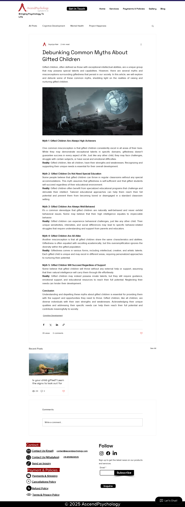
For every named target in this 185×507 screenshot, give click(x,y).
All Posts (33, 26)
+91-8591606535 (71, 457)
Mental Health (77, 26)
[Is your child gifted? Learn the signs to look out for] (48, 364)
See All (153, 348)
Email (102, 467)
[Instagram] (101, 453)
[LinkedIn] (114, 453)
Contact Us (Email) (42, 450)
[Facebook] (108, 453)
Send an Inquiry (41, 463)
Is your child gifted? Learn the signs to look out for (48, 382)
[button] (152, 26)
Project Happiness (97, 26)
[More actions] (141, 44)
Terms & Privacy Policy (45, 494)
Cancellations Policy (44, 481)
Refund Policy (40, 488)
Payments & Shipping (44, 475)
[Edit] (28, 463)
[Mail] (28, 451)
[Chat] (28, 457)
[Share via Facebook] (43, 324)
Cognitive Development (53, 26)
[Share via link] (63, 324)
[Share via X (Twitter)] (50, 324)
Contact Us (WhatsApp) (45, 457)
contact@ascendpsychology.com (72, 451)
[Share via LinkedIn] (57, 324)
